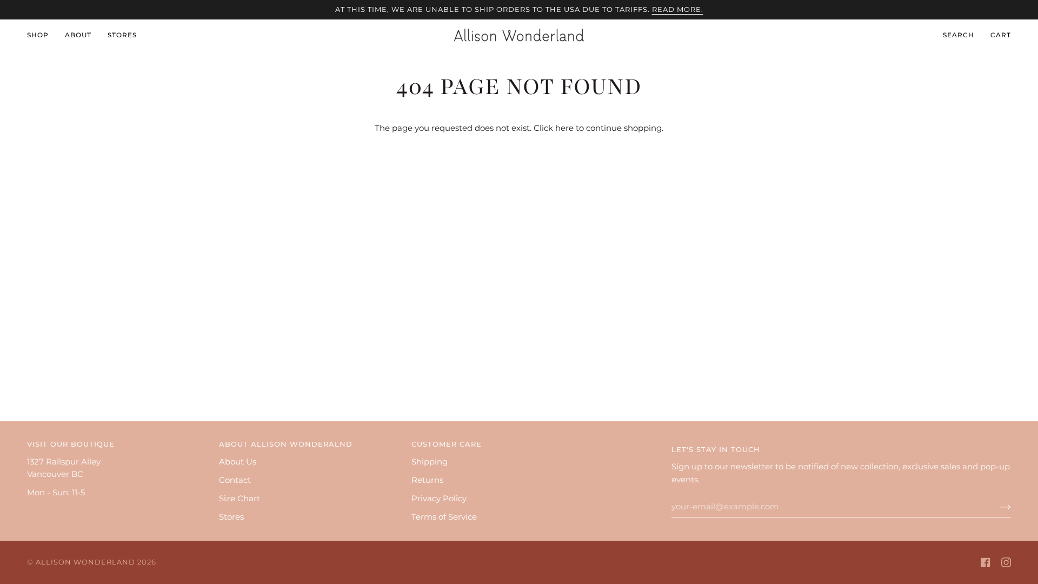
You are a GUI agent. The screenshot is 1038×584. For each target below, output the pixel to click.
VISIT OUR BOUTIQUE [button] (71, 444)
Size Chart (239, 498)
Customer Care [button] (446, 444)
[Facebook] (985, 562)
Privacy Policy (439, 498)
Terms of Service (444, 517)
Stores (231, 517)
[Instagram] (1006, 562)
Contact (235, 480)
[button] (42, 35)
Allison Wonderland (85, 562)
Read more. (677, 9)
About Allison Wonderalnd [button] (285, 444)
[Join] (996, 506)
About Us (237, 462)
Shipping (429, 462)
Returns (427, 480)
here (564, 128)
